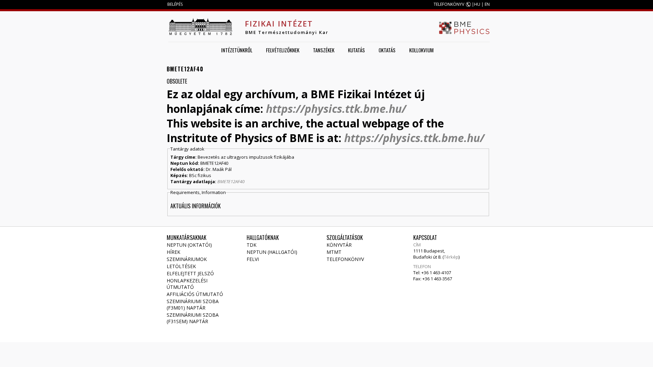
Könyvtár (339, 245)
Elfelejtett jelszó (190, 273)
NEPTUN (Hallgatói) (272, 252)
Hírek (173, 252)
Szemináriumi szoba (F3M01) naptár (193, 304)
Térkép (451, 257)
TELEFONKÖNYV (449, 4)
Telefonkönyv (345, 259)
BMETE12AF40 (231, 181)
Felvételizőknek (282, 50)
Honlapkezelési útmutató (187, 283)
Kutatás (356, 50)
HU (477, 4)
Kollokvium (421, 50)
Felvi (253, 259)
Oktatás (387, 50)
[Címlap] (200, 26)
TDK (251, 245)
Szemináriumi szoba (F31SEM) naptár (193, 318)
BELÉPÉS (175, 4)
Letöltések (181, 266)
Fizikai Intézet (279, 23)
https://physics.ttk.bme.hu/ (336, 108)
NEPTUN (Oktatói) (189, 245)
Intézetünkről (236, 50)
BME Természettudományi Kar (287, 32)
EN (487, 4)
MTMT (333, 252)
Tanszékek (323, 50)
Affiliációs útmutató (195, 294)
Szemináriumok (187, 259)
